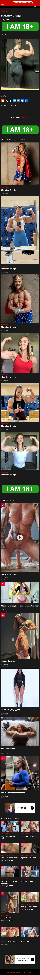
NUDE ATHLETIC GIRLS (28, 855)
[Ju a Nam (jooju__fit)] (20, 688)
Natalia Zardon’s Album (9, 858)
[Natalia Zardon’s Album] (10, 848)
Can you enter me (9, 574)
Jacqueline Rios (8, 661)
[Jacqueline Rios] (20, 636)
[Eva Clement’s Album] (30, 826)
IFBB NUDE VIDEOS (27, 939)
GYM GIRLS (4, 187)
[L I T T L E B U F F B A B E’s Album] (10, 871)
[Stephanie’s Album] (30, 871)
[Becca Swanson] (20, 731)
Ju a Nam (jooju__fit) (10, 710)
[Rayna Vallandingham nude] (10, 826)
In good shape (26, 941)
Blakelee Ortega (8, 190)
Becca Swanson (8, 748)
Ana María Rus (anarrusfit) (13, 793)
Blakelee (6, 105)
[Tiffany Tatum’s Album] (30, 897)
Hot (3, 584)
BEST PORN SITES (29, 972)
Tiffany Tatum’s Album (29, 907)
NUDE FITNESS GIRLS (7, 833)
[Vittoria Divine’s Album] (10, 932)
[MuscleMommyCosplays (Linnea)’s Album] (20, 592)
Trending (3, 505)
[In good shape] (30, 932)
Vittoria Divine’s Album (9, 941)
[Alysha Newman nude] (30, 848)
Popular (2, 822)
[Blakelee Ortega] (20, 163)
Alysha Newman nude (29, 858)
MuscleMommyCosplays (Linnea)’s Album (20, 606)
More (11, 860)
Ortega (14, 105)
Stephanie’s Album (27, 881)
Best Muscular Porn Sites (14, 972)
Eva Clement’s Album (28, 836)
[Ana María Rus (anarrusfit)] (20, 773)
